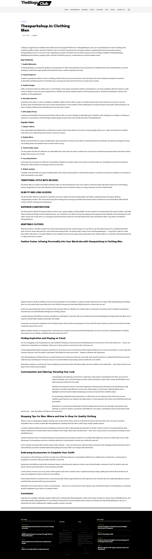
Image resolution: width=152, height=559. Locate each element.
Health (23, 540)
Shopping (23, 21)
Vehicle (100, 545)
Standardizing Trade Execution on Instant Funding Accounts (66, 526)
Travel (23, 532)
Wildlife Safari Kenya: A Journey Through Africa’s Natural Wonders (84, 527)
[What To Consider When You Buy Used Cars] (80, 549)
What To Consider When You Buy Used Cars (35, 549)
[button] (129, 9)
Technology (25, 524)
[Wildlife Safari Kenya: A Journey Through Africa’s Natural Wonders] (85, 518)
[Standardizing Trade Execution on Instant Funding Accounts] (66, 518)
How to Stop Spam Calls (105, 534)
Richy (60, 530)
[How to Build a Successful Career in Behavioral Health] (61, 549)
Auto (23, 547)
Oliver (35, 35)
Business (100, 532)
